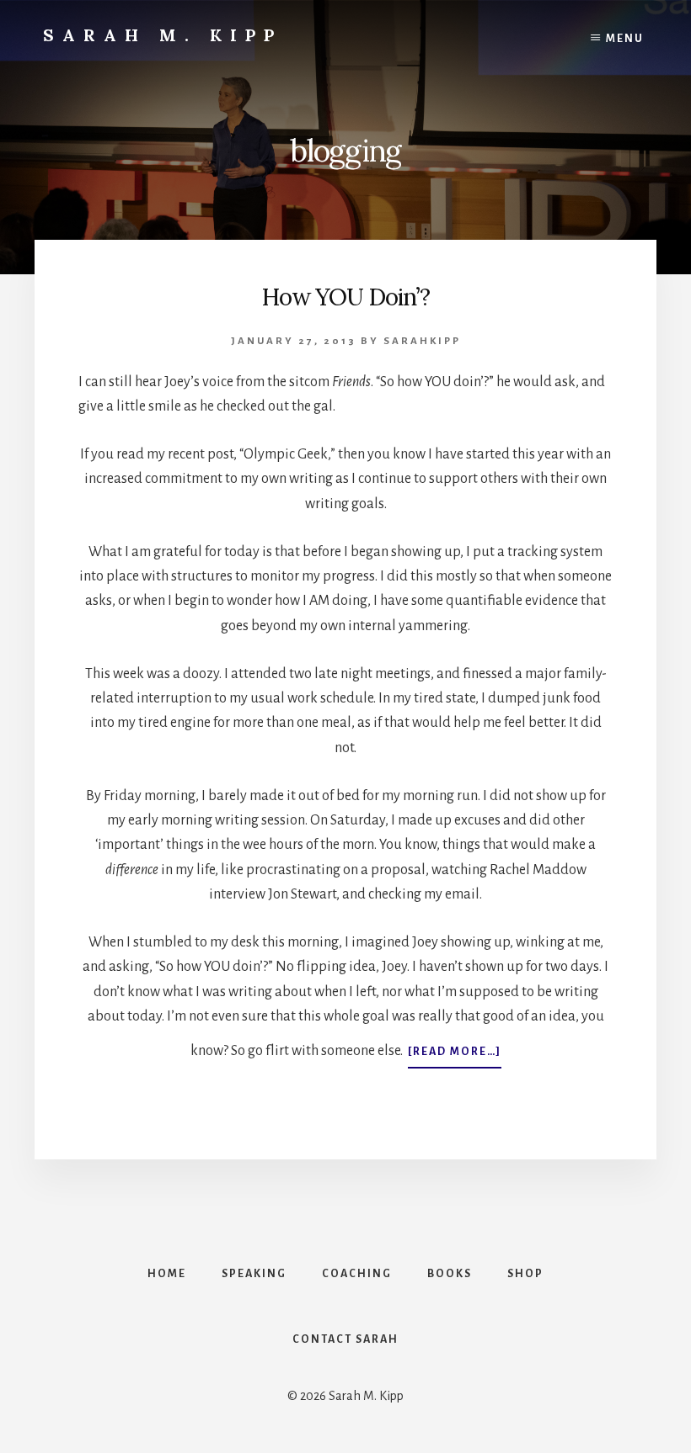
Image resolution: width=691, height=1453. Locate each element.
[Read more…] (454, 1057)
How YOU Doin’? (345, 297)
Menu (625, 39)
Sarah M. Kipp (162, 34)
